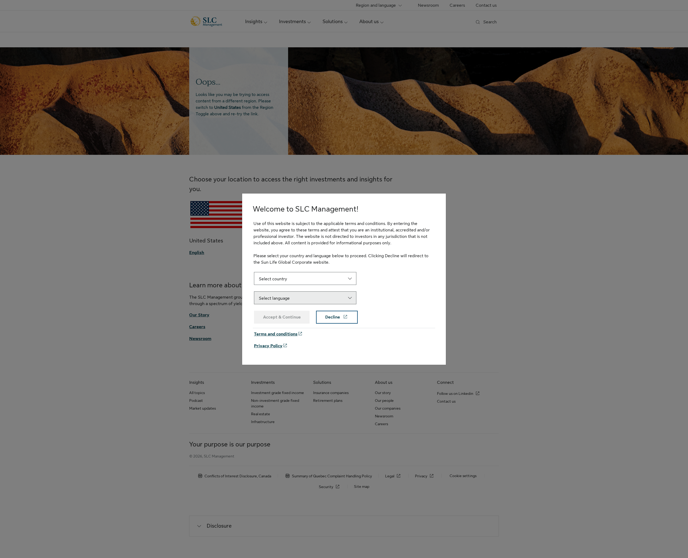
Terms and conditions (276, 334)
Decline (333, 317)
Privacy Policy (268, 346)
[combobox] (305, 278)
